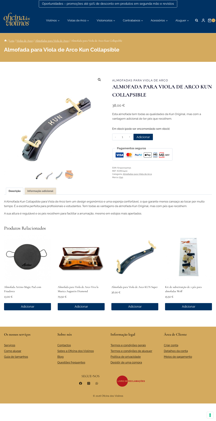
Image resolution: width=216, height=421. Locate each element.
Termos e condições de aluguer (131, 351)
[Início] (5, 40)
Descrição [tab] (15, 191)
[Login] (203, 20)
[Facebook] (81, 383)
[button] (99, 80)
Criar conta (171, 345)
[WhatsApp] (97, 383)
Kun (121, 177)
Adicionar (143, 137)
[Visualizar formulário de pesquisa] (197, 20)
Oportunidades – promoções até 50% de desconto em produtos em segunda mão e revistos (108, 3)
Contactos (64, 345)
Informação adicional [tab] (40, 191)
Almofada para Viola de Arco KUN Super (134, 287)
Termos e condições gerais (128, 345)
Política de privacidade (126, 356)
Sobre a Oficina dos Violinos (75, 351)
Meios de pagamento (178, 356)
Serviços (9, 345)
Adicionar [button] (27, 306)
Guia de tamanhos (16, 356)
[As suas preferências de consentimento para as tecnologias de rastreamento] (210, 415)
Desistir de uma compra (126, 362)
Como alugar (12, 351)
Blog (60, 356)
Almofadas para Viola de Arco (140, 80)
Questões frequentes (71, 362)
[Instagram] (88, 383)
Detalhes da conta (176, 351)
